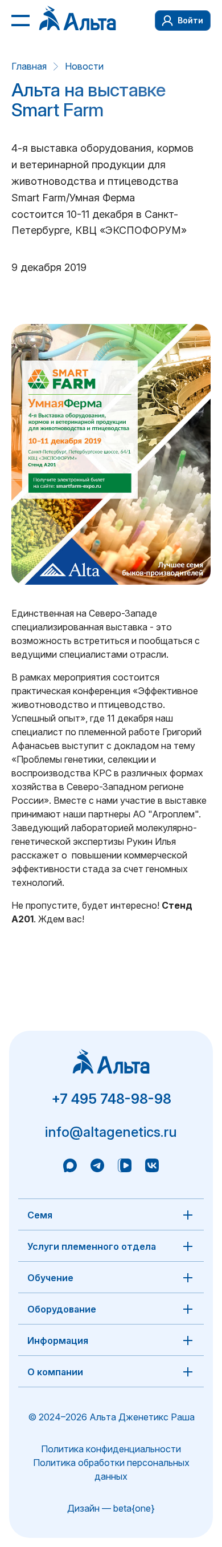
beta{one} (134, 1508)
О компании (55, 1372)
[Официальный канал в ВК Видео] (124, 1167)
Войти (190, 20)
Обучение (50, 1277)
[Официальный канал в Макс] (70, 1167)
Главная (29, 66)
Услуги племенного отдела (91, 1246)
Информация (57, 1340)
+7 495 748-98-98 (111, 1099)
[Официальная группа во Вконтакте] (152, 1167)
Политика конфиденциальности (111, 1449)
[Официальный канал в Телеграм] (97, 1167)
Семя (39, 1215)
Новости (84, 66)
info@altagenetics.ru (111, 1132)
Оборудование (61, 1309)
